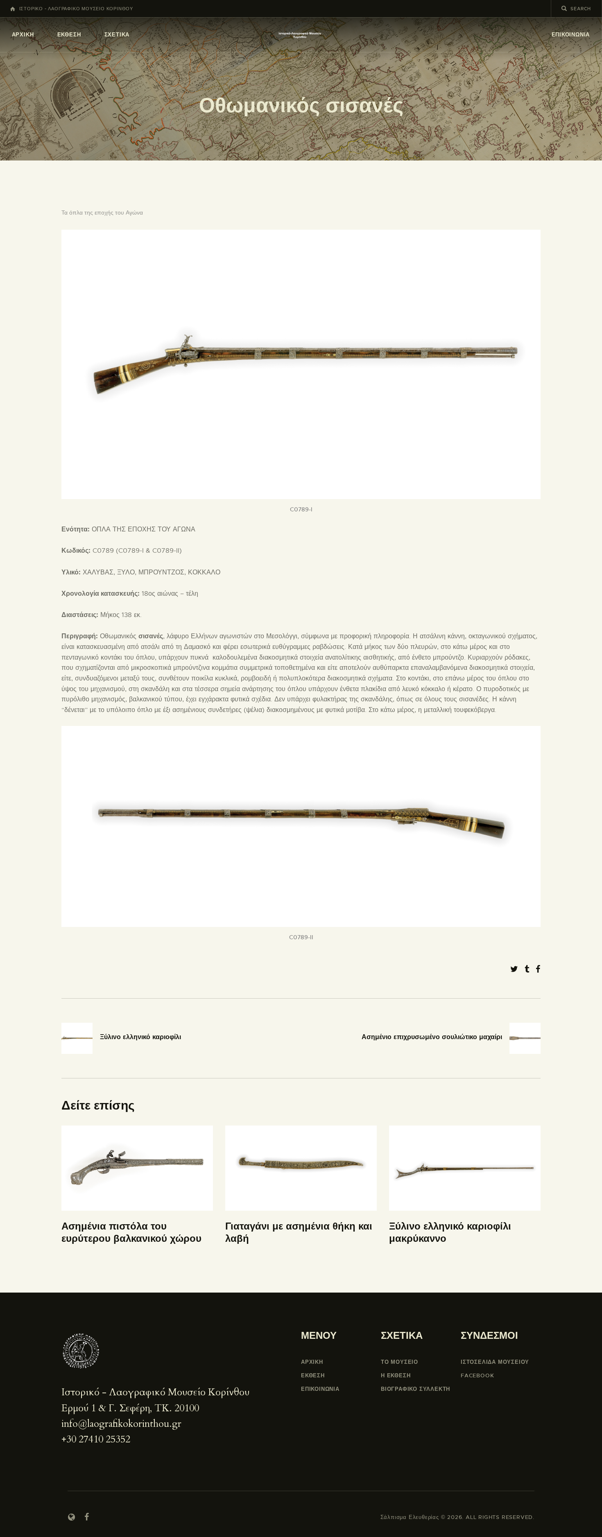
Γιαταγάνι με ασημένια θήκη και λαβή (298, 1233)
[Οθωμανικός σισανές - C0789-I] (301, 235)
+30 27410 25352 (95, 1439)
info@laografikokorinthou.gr (121, 1424)
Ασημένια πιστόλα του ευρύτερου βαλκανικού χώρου (131, 1233)
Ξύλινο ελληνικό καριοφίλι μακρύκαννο (450, 1233)
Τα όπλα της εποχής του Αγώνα (102, 212)
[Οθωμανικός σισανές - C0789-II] (301, 731)
